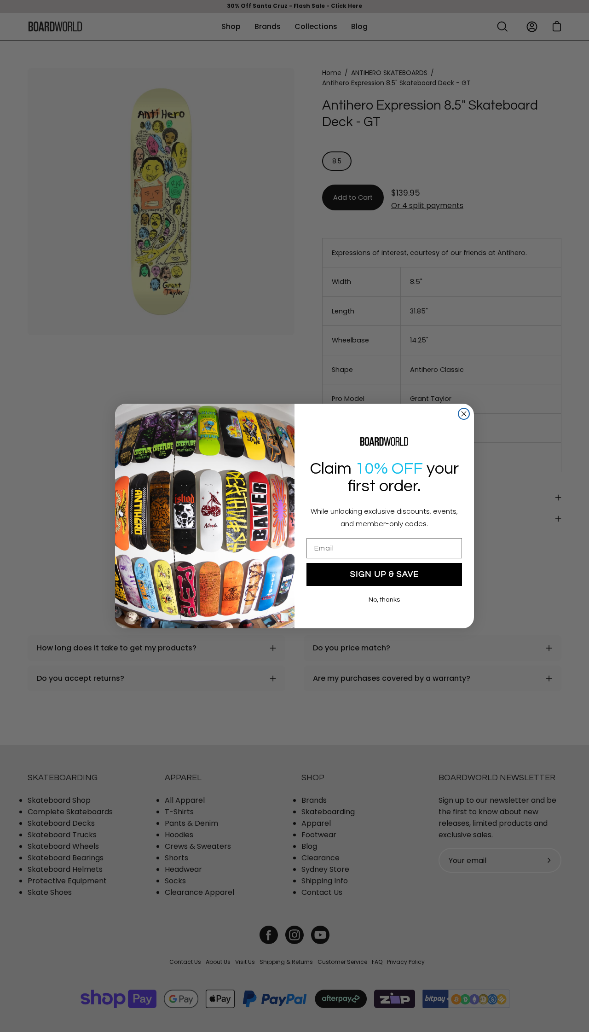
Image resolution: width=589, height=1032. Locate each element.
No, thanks (384, 600)
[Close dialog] (463, 413)
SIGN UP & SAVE (384, 574)
